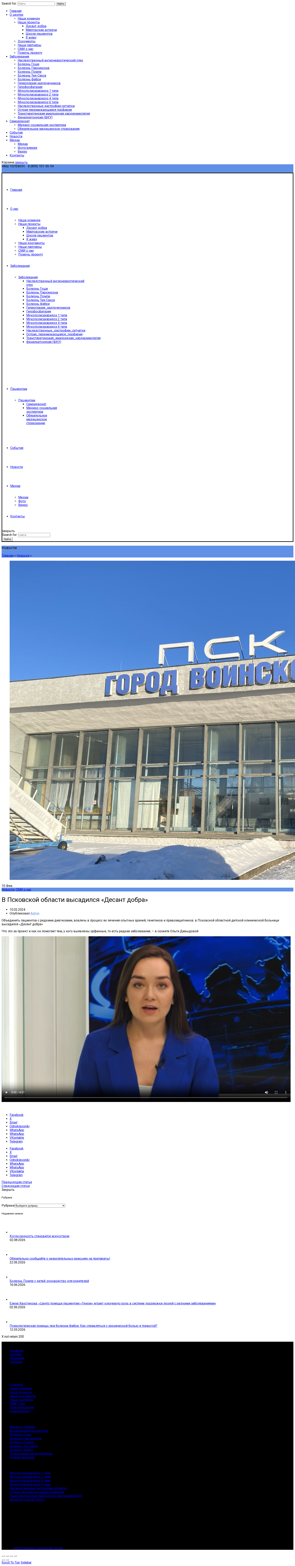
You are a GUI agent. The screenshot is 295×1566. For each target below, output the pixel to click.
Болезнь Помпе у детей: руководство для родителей (49, 1281)
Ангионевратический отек (29, 1431)
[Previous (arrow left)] (3, 1559)
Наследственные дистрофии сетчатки (46, 106)
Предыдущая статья (17, 1182)
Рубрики (8, 1205)
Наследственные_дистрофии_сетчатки (55, 330)
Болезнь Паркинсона (33, 68)
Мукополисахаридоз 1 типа (38, 91)
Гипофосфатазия (30, 87)
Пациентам (18, 389)
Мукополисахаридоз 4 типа (38, 98)
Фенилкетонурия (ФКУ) (35, 117)
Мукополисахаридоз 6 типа (38, 102)
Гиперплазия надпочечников (39, 83)
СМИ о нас (25, 49)
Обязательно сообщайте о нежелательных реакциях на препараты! (60, 1258)
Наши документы (31, 243)
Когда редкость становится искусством (39, 1236)
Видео (22, 151)
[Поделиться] (7, 1556)
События (16, 132)
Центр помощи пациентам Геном (38, 1548)
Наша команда (29, 18)
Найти (60, 3)
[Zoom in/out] (15, 1556)
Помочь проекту (30, 53)
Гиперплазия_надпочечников (48, 308)
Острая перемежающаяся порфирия (45, 110)
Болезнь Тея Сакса (24, 1446)
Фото (22, 501)
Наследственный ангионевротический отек (50, 60)
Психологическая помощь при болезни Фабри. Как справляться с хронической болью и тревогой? (83, 1326)
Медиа (15, 140)
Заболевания (19, 56)
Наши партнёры (29, 45)
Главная (15, 11)
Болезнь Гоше (28, 64)
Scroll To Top (11, 1562)
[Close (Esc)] (3, 1556)
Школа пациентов (39, 34)
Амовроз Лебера (22, 1427)
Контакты (17, 155)
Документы (27, 41)
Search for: (9, 3)
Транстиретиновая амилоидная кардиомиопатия (54, 113)
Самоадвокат (20, 121)
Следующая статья (16, 1186)
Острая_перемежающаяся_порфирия (54, 334)
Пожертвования (22, 1407)
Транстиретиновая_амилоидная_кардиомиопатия (63, 338)
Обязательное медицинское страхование (49, 129)
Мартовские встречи (41, 30)
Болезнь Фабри (29, 79)
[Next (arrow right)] (7, 1559)
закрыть (21, 162)
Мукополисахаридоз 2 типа (38, 94)
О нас (14, 209)
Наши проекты (29, 22)
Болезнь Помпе (30, 72)
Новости (16, 136)
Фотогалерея (27, 148)
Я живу (31, 37)
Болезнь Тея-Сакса (32, 75)
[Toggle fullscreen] (11, 1556)
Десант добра (36, 26)
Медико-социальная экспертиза (42, 125)
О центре (16, 15)
